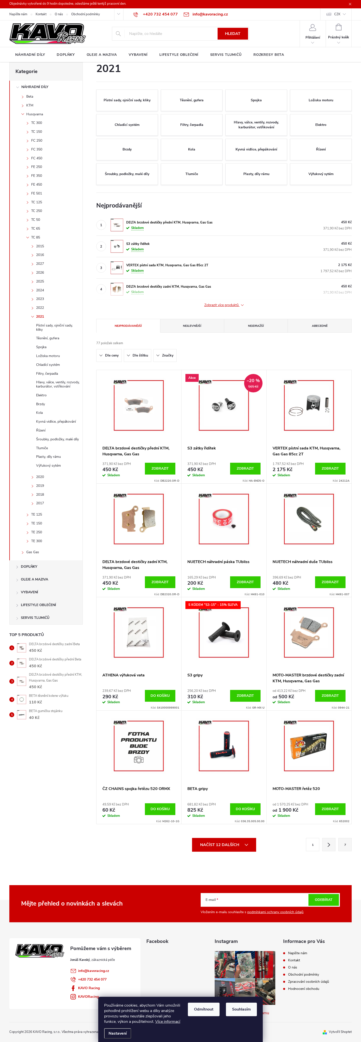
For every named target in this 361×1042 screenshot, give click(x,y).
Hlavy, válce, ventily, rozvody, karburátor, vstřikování (58, 384)
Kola (39, 412)
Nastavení (118, 1033)
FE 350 (36, 175)
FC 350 (36, 149)
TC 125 (36, 202)
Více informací (167, 1021)
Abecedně (320, 326)
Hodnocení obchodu (303, 988)
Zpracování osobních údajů (308, 981)
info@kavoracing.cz (93, 970)
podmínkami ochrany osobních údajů (275, 912)
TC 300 (36, 122)
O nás (59, 14)
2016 (40, 255)
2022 (40, 307)
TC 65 (35, 228)
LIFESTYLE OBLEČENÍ (38, 605)
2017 (40, 503)
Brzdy (40, 404)
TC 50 (35, 219)
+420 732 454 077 (92, 979)
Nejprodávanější (128, 326)
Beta (29, 96)
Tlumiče (42, 448)
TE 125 (36, 514)
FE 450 (36, 184)
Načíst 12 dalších (220, 845)
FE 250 (36, 166)
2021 (40, 316)
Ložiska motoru (48, 356)
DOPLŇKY (29, 566)
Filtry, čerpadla (47, 373)
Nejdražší (256, 326)
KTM (29, 105)
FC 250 (36, 140)
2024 (40, 290)
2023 (40, 299)
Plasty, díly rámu (48, 456)
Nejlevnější (192, 326)
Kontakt (41, 14)
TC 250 (36, 210)
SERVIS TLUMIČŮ (35, 617)
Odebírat (324, 899)
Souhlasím (241, 1009)
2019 (40, 485)
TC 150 (36, 131)
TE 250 (36, 532)
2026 (40, 272)
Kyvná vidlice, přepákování (56, 421)
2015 (40, 246)
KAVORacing (88, 996)
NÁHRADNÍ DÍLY (34, 87)
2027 (40, 263)
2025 (40, 281)
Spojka (41, 347)
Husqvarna (34, 114)
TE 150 (36, 523)
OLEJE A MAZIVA (34, 579)
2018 (40, 494)
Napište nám (18, 14)
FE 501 (36, 193)
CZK (337, 14)
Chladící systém (48, 364)
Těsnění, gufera (47, 338)
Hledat (232, 33)
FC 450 (36, 158)
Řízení (40, 430)
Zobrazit (160, 468)
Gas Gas (32, 552)
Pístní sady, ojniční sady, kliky (54, 327)
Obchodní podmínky (85, 14)
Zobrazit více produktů (222, 305)
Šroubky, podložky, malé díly (57, 439)
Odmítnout (203, 1009)
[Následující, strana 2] (328, 844)
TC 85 (35, 237)
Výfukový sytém (48, 465)
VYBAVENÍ (29, 592)
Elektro (41, 395)
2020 (40, 477)
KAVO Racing (89, 988)
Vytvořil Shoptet (340, 1032)
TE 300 (36, 541)
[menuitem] (30, 54)
